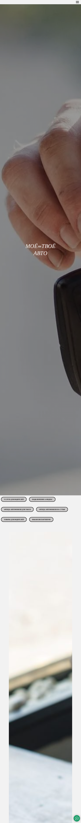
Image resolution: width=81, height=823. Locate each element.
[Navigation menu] (77, 2)
